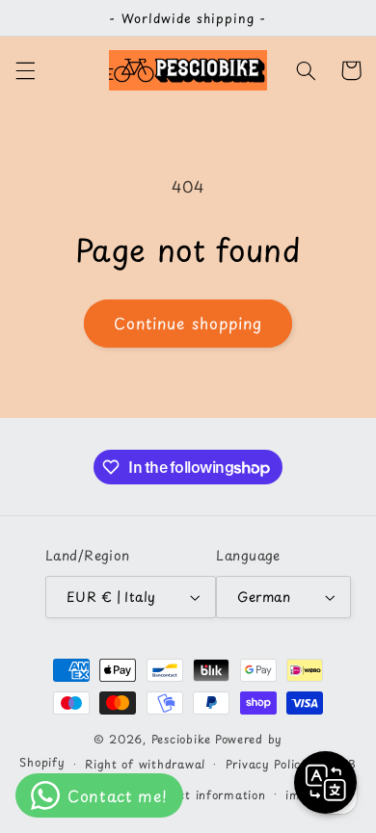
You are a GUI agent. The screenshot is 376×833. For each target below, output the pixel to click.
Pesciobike (181, 738)
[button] (25, 70)
